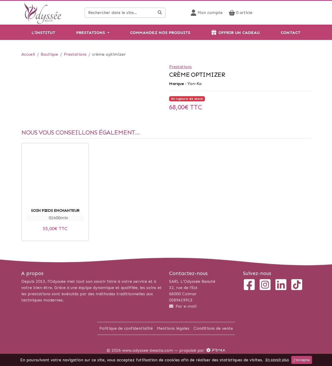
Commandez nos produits (160, 32)
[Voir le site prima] (215, 350)
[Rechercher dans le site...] (160, 13)
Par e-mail (185, 306)
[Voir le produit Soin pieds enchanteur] (55, 176)
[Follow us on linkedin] (281, 285)
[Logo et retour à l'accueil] (42, 12)
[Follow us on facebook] (249, 285)
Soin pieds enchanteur (55, 210)
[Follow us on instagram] (265, 285)
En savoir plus (277, 359)
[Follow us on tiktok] (296, 285)
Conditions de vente (213, 328)
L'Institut (43, 32)
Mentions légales (173, 328)
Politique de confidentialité (126, 328)
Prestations (90, 32)
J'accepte (302, 360)
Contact (290, 32)
